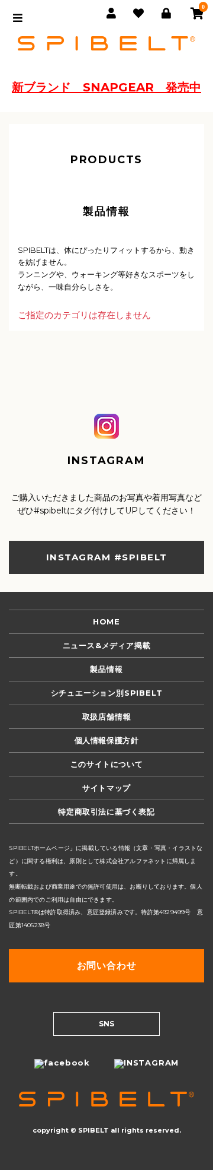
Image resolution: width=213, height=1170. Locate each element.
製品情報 (106, 669)
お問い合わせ (107, 965)
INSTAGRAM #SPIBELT (106, 557)
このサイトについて (106, 764)
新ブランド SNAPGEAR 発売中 (106, 87)
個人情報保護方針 (107, 740)
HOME (106, 621)
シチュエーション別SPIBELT (107, 692)
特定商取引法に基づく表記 (106, 811)
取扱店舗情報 (106, 716)
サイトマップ (106, 787)
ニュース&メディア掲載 (107, 645)
